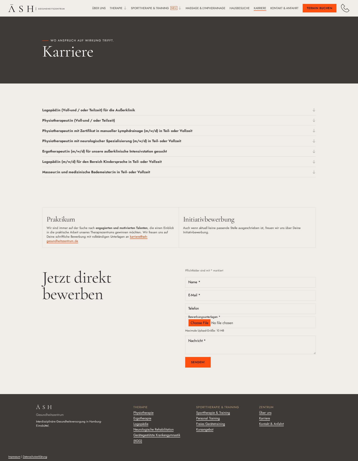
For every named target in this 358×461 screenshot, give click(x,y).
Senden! (198, 362)
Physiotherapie (143, 412)
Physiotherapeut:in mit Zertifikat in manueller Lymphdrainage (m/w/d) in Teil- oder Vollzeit (117, 130)
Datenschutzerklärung (35, 457)
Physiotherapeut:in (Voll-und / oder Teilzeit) (78, 120)
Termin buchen (319, 8)
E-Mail (194, 295)
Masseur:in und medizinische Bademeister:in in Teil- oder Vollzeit (96, 171)
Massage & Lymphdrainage (205, 8)
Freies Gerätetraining (210, 423)
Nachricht (197, 340)
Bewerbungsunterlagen (204, 317)
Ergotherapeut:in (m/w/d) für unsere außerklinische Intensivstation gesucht (104, 151)
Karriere (260, 8)
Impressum (14, 457)
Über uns (99, 8)
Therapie (116, 8)
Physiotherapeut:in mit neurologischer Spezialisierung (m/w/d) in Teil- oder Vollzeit (111, 140)
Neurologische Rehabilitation (153, 429)
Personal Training (208, 418)
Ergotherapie (142, 418)
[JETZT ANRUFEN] (345, 8)
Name (194, 282)
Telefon (193, 308)
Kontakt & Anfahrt (284, 8)
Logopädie (140, 423)
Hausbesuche (240, 8)
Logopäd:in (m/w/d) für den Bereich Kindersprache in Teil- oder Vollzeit (102, 161)
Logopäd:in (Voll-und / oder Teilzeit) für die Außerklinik (88, 110)
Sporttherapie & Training (150, 8)
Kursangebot (204, 429)
